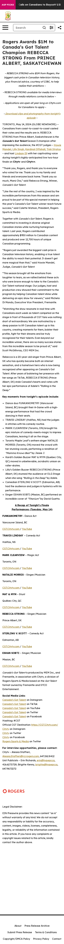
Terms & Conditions (46, 932)
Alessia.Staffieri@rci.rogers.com (20, 756)
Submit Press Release (19, 932)
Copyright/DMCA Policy (16, 938)
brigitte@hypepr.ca (46, 764)
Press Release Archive (37, 925)
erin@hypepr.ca (46, 760)
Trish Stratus (54, 149)
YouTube (27, 528)
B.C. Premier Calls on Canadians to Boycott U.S (32, 4)
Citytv (5, 728)
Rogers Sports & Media (15, 741)
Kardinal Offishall (35, 149)
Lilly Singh (18, 149)
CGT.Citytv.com (10, 528)
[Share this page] (59, 28)
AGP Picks (8, 4)
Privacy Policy (41, 938)
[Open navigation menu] (5, 28)
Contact (56, 938)
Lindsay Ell (21, 153)
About (17, 925)
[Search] (44, 27)
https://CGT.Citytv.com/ (44, 724)
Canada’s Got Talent (14, 699)
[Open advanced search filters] (51, 27)
